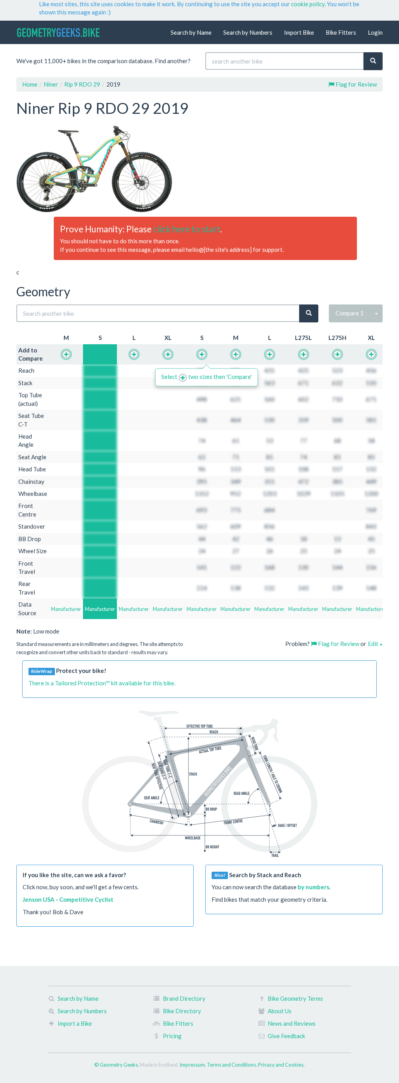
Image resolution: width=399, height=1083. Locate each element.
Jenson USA (39, 899)
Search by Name (191, 32)
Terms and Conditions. (232, 1065)
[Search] (373, 61)
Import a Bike (75, 1023)
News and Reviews (292, 1023)
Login (375, 32)
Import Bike (299, 32)
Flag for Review (355, 84)
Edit (374, 643)
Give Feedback (286, 1035)
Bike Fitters (341, 32)
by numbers (313, 886)
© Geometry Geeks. (117, 1065)
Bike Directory (182, 1010)
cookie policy (308, 3)
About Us (279, 1010)
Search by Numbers (247, 32)
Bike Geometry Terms (295, 998)
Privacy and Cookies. (281, 1065)
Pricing (172, 1035)
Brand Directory (184, 998)
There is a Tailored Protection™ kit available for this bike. (101, 683)
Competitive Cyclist (86, 899)
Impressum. (193, 1065)
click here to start (186, 229)
